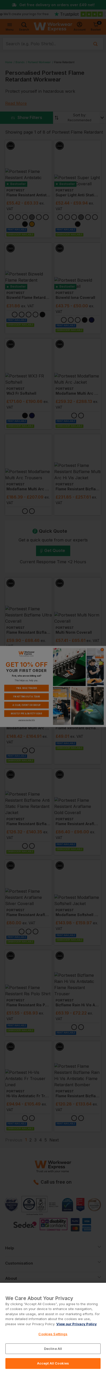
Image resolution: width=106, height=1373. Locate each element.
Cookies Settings (52, 1334)
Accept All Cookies (53, 1363)
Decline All (53, 1349)
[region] (53, 1328)
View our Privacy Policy (76, 1324)
